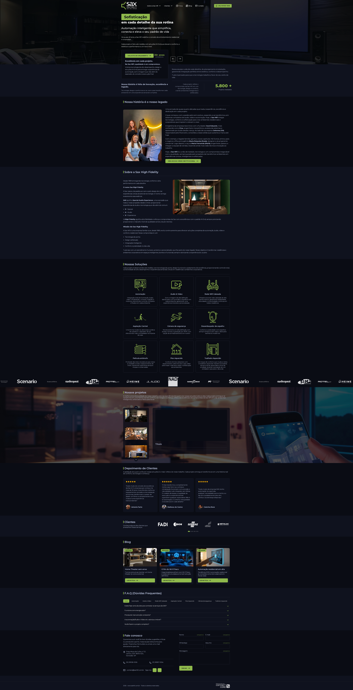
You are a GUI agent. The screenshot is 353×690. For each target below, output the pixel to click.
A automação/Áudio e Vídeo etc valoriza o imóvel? (143, 619)
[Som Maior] (182, 381)
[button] (173, 59)
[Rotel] (101, 381)
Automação (135, 601)
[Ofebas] (208, 524)
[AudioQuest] (61, 381)
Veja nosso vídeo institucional (181, 161)
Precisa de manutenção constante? (138, 615)
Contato (201, 6)
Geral (126, 601)
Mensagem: (204, 651)
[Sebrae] (193, 524)
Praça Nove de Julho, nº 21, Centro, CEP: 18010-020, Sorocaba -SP (136, 654)
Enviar (184, 668)
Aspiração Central (176, 601)
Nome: (191, 635)
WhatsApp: (183, 643)
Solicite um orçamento (138, 56)
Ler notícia (131, 580)
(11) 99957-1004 (157, 662)
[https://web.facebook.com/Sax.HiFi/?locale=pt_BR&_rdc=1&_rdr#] (155, 670)
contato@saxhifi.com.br (135, 670)
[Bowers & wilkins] (40, 381)
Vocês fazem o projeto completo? (137, 624)
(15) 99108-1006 (224, 6)
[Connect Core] (223, 685)
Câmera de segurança (205, 601)
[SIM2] (81, 381)
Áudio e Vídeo (147, 601)
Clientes (167, 6)
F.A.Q (181, 6)
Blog (190, 6)
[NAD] (162, 381)
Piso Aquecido (189, 601)
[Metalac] (223, 524)
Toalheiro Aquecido (221, 601)
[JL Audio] (141, 381)
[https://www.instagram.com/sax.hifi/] (160, 670)
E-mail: (217, 635)
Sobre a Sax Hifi (152, 6)
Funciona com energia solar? (135, 610)
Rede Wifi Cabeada (161, 601)
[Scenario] (15, 381)
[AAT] (202, 381)
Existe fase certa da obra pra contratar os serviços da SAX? (146, 606)
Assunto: (217, 643)
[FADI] (163, 524)
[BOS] (178, 524)
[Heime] (121, 381)
